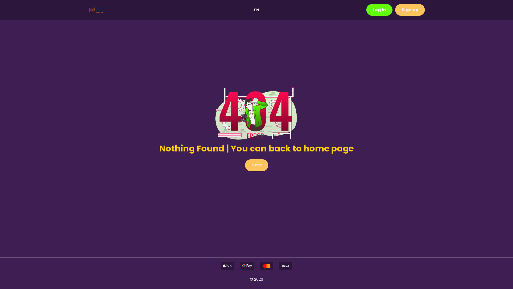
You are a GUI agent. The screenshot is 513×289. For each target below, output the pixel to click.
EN (256, 10)
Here (256, 165)
